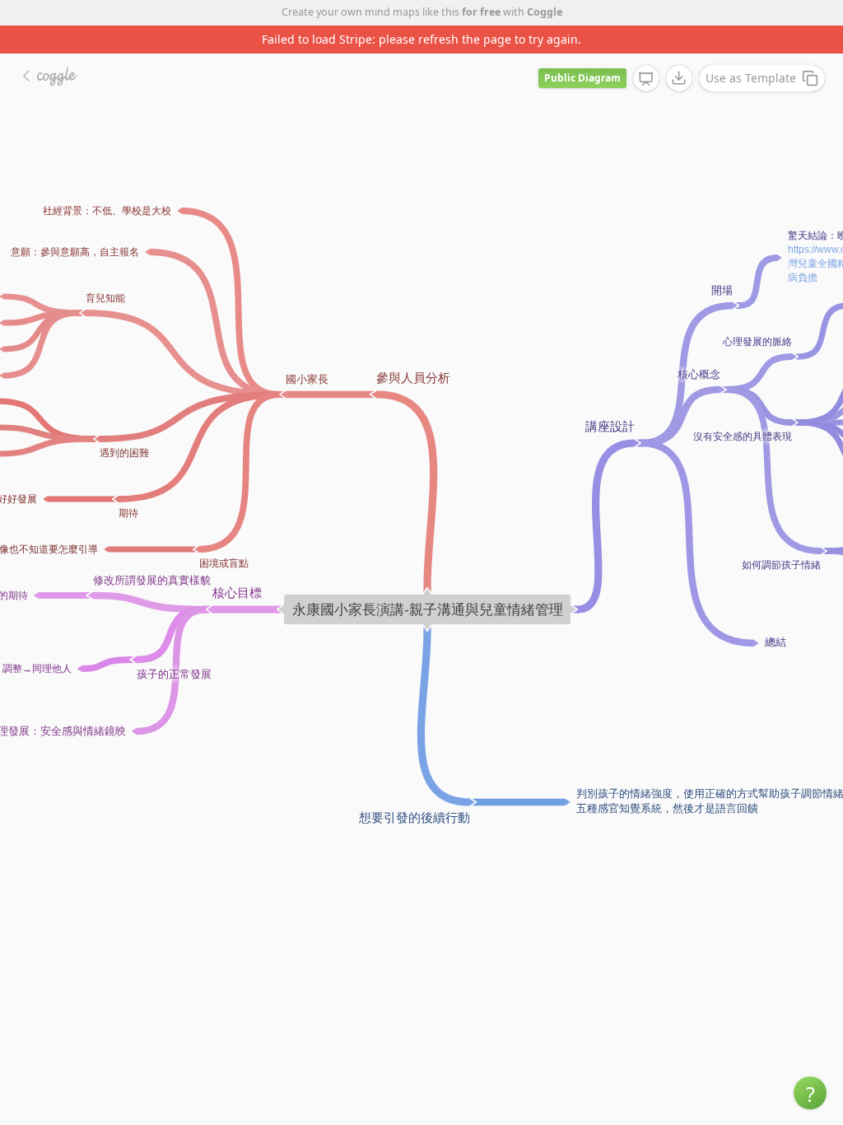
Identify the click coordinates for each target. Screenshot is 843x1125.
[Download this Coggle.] (679, 78)
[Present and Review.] (646, 79)
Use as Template (751, 78)
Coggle (544, 12)
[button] (810, 1092)
